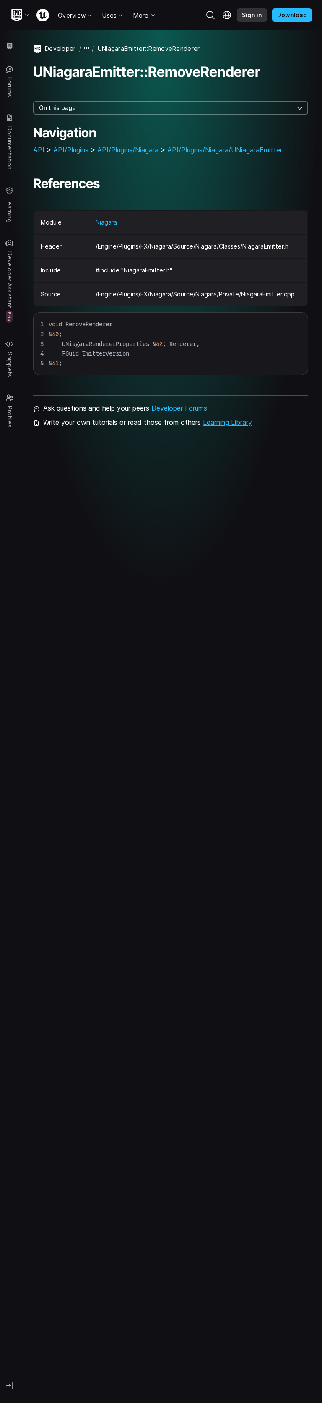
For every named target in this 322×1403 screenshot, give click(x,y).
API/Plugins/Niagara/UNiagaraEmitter (224, 150)
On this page (57, 107)
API (38, 150)
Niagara (106, 222)
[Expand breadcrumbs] (87, 48)
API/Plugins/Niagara (127, 150)
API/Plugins (70, 150)
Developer (60, 48)
